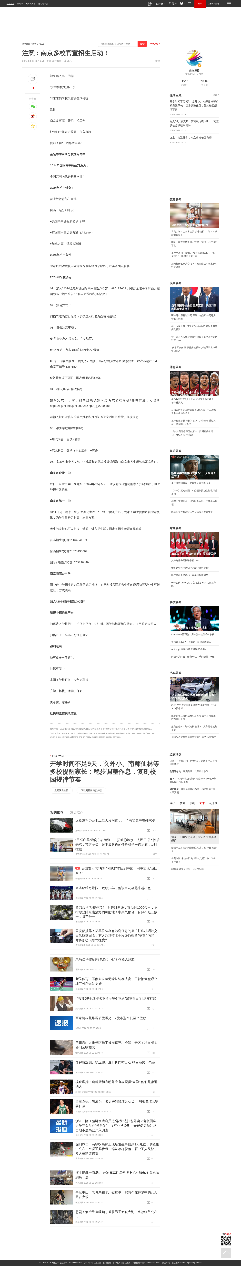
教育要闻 (175, 199)
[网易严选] (172, 3)
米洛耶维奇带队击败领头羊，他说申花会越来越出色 (113, 888)
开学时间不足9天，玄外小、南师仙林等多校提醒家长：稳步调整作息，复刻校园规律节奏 (104, 771)
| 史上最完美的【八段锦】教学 (189, 771)
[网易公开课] (160, 3)
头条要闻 (175, 283)
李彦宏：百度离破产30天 (184, 839)
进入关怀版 (43, 3)
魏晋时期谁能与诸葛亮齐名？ (186, 832)
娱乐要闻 (175, 451)
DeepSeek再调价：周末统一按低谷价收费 (192, 634)
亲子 (172, 803)
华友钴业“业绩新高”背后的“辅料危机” (190, 567)
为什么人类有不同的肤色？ (185, 825)
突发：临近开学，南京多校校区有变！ (192, 137)
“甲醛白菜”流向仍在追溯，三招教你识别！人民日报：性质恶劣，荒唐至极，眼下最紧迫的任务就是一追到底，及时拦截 (117, 844)
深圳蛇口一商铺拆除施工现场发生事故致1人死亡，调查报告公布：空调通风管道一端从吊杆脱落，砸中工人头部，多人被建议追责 (117, 1149)
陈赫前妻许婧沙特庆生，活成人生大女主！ (193, 512)
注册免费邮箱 (213, 3)
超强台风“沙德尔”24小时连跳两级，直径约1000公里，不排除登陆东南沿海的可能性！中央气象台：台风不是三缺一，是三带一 (116, 912)
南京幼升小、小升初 (194, 74)
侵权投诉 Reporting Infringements (186, 1263)
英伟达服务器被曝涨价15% (185, 560)
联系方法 (97, 1263)
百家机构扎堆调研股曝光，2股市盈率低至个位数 (110, 1018)
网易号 (35, 44)
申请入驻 (154, 44)
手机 (192, 803)
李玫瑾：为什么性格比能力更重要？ (189, 810)
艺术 (202, 803)
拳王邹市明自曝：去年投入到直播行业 (190, 483)
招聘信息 (107, 1263)
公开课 (213, 803)
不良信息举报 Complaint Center (146, 1263)
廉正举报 (166, 1263)
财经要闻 (175, 528)
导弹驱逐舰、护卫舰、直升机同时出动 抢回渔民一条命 (115, 1062)
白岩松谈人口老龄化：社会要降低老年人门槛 (194, 817)
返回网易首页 (61, 790)
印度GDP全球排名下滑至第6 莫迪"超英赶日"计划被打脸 (115, 998)
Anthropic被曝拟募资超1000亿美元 (189, 649)
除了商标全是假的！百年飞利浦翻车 (189, 575)
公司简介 (88, 1263)
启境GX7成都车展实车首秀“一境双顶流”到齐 (194, 737)
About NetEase (75, 1263)
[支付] (182, 3)
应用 (19, 3)
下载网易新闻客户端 (91, 790)
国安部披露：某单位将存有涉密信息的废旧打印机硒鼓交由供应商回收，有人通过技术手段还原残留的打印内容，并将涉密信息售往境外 (116, 935)
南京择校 (56, 61)
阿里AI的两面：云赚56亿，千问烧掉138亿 (192, 656)
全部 (215, 95)
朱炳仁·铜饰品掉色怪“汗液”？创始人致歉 (105, 959)
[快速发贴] (33, 79)
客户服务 (117, 1263)
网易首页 (10, 3)
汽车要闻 (175, 673)
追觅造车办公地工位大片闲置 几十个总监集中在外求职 (115, 820)
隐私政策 (126, 1263)
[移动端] (150, 3)
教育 (182, 803)
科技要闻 (175, 602)
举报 (157, 61)
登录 (200, 3)
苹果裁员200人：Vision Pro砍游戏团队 (191, 641)
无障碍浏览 (30, 3)
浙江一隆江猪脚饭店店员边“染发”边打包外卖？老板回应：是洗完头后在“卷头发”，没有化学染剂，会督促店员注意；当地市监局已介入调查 (117, 1125)
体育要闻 (175, 367)
